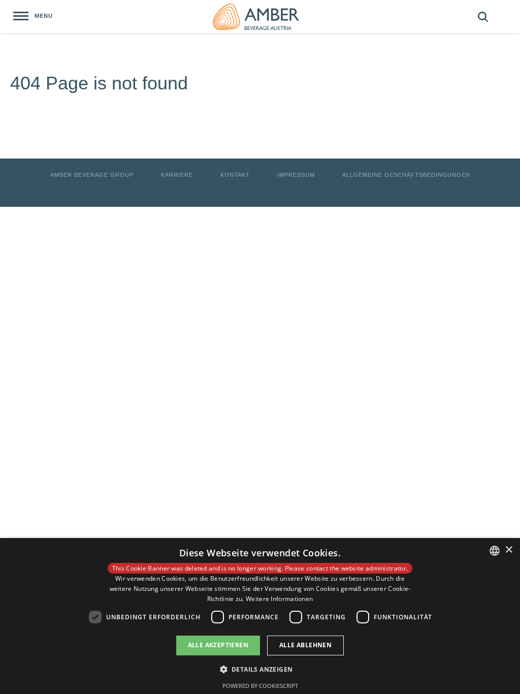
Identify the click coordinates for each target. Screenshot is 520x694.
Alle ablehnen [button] (305, 645)
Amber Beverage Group (92, 175)
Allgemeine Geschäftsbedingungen (406, 175)
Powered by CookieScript (260, 685)
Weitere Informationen (279, 598)
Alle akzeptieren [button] (218, 645)
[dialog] (260, 616)
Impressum (296, 175)
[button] (260, 669)
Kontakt (235, 175)
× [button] (508, 550)
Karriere (177, 175)
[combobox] (495, 551)
